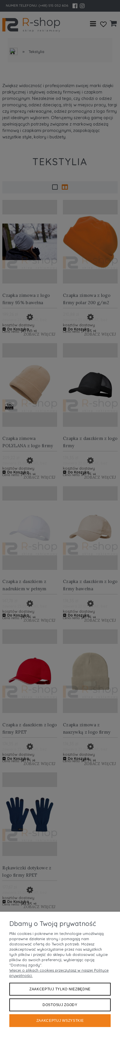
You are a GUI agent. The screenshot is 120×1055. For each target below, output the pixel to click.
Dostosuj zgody (60, 1005)
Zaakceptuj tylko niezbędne (60, 989)
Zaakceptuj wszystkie (60, 1021)
